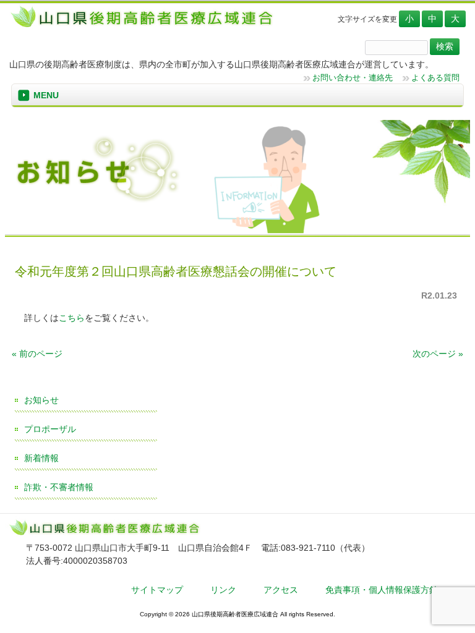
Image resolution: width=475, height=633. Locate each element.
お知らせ (41, 400)
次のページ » (438, 354)
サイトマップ (157, 590)
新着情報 (41, 458)
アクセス (280, 590)
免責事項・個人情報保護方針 (381, 590)
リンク (223, 590)
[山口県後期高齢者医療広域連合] (146, 26)
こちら (72, 318)
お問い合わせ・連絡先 (352, 77)
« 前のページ (37, 354)
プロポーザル (50, 429)
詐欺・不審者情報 (58, 487)
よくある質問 (435, 77)
